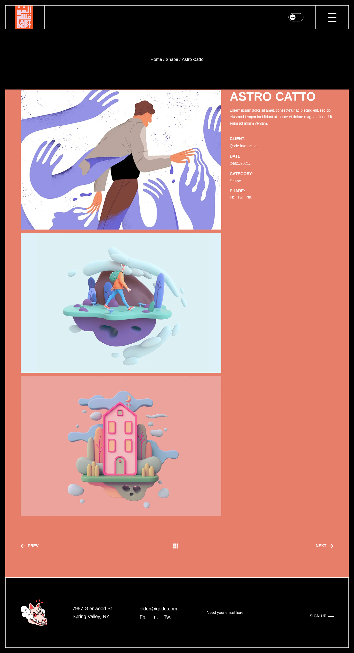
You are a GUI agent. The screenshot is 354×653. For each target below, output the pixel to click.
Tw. (167, 617)
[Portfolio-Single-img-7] (121, 446)
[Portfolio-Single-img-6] (121, 303)
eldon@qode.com (158, 608)
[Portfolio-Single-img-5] (121, 160)
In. (155, 617)
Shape (235, 181)
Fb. (143, 617)
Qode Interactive (244, 146)
